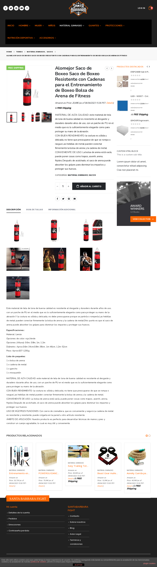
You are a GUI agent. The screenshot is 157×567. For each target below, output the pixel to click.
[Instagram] (27, 8)
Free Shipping (15, 67)
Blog (72, 528)
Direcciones (15, 524)
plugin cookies (149, 563)
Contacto (74, 516)
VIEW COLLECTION (142, 219)
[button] (146, 436)
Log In (141, 8)
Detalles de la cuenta (19, 512)
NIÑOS (51, 25)
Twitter (63, 198)
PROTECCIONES (113, 25)
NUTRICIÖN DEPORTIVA (20, 37)
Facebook (57, 198)
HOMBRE (23, 25)
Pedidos (13, 518)
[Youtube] (21, 8)
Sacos (92, 175)
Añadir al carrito (90, 186)
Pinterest (68, 198)
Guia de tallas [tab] (34, 209)
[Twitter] (11, 8)
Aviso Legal (75, 534)
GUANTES (94, 25)
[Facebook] (5, 8)
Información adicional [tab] (62, 209)
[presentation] (7, 88)
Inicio (11, 25)
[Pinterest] (16, 8)
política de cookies (38, 562)
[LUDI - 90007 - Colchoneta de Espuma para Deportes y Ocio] (122, 105)
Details (109, 102)
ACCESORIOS (46, 37)
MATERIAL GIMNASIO (71, 25)
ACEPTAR (78, 565)
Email (74, 198)
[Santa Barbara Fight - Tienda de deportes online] (78, 8)
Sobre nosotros (77, 522)
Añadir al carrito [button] (25, 450)
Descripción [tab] (13, 209)
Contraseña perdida (19, 530)
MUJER (38, 25)
